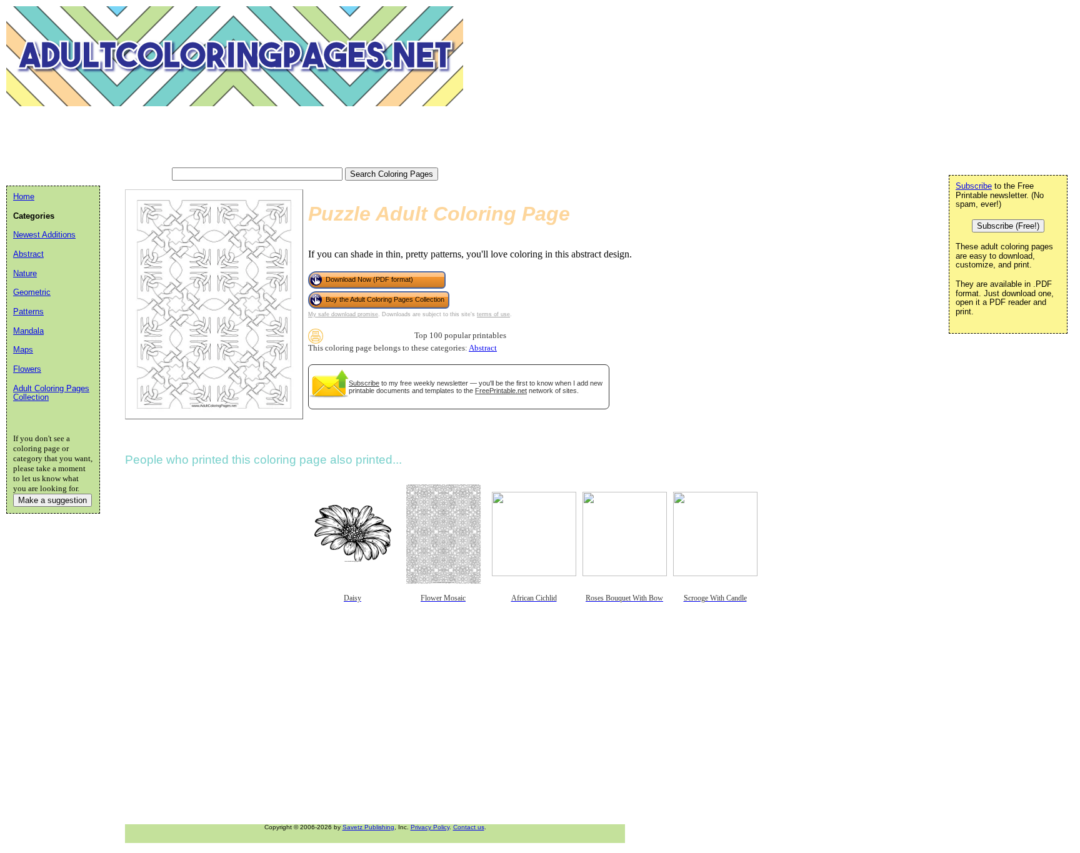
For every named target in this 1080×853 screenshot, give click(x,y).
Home (23, 196)
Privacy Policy (430, 827)
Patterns (28, 311)
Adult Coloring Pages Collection (51, 393)
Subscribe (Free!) (1008, 226)
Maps (23, 349)
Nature (25, 273)
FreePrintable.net (501, 390)
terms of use (493, 314)
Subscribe (364, 383)
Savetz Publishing (368, 827)
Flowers (27, 369)
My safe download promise (343, 314)
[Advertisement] (233, 137)
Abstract (483, 348)
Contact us (468, 827)
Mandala (28, 331)
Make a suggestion (52, 500)
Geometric (32, 292)
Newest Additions (44, 234)
